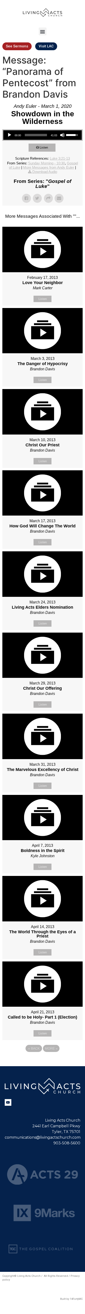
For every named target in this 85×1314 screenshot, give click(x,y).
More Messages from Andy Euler (48, 167)
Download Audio (44, 172)
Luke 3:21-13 (60, 158)
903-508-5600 (66, 1143)
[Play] (9, 135)
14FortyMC (76, 1298)
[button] (43, 31)
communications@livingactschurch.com (43, 1137)
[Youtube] (8, 1102)
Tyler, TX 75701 (66, 1131)
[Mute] (62, 135)
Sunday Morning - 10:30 (46, 163)
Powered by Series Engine (42, 1061)
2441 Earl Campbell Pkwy (56, 1126)
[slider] (36, 135)
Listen (44, 147)
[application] (42, 135)
